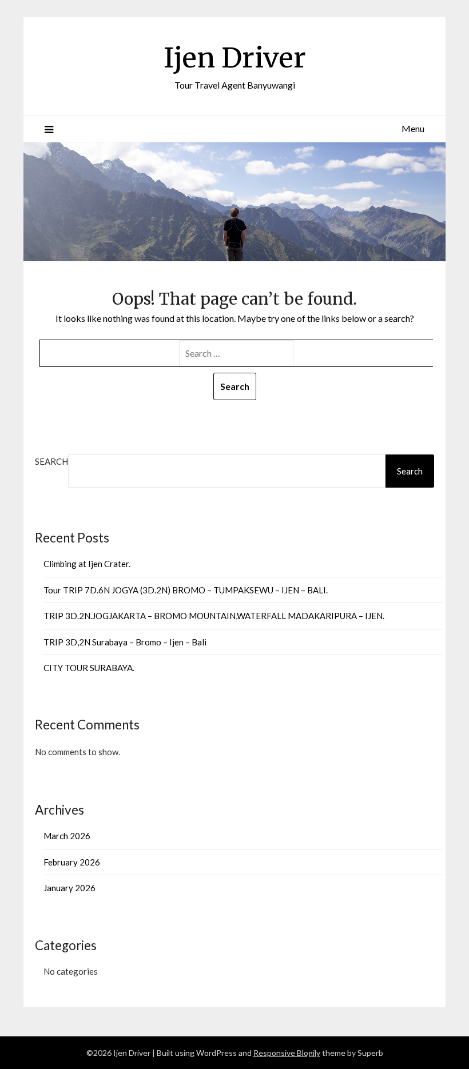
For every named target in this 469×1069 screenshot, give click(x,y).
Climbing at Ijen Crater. (86, 564)
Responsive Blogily (286, 1053)
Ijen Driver (235, 58)
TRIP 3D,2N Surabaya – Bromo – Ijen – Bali (124, 642)
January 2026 (69, 888)
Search (51, 461)
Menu (413, 128)
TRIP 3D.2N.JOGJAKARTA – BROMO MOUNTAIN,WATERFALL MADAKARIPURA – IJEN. (213, 616)
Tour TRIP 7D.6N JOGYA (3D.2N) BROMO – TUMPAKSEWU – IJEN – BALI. (185, 590)
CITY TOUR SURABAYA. (88, 668)
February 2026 (71, 862)
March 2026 (66, 836)
